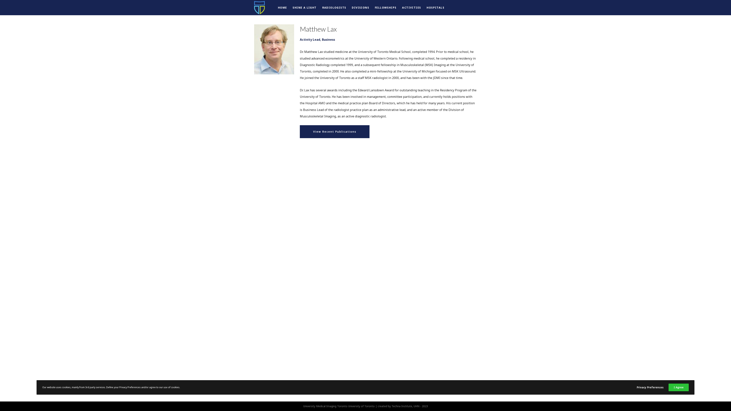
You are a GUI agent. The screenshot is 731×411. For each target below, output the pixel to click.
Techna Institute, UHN (405, 406)
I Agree (679, 387)
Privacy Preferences (650, 387)
